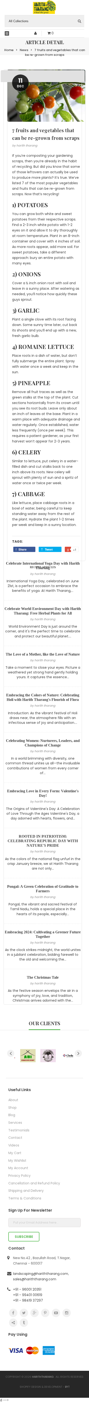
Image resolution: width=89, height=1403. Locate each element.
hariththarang (43, 1377)
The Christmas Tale (43, 977)
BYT (67, 1387)
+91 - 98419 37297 (28, 1300)
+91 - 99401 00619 (27, 1295)
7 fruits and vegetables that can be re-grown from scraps (55, 52)
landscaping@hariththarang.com (40, 1273)
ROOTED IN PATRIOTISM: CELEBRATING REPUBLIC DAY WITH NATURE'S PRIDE (43, 840)
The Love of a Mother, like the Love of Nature (43, 654)
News (24, 50)
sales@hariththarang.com (34, 1279)
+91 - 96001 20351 (27, 1289)
